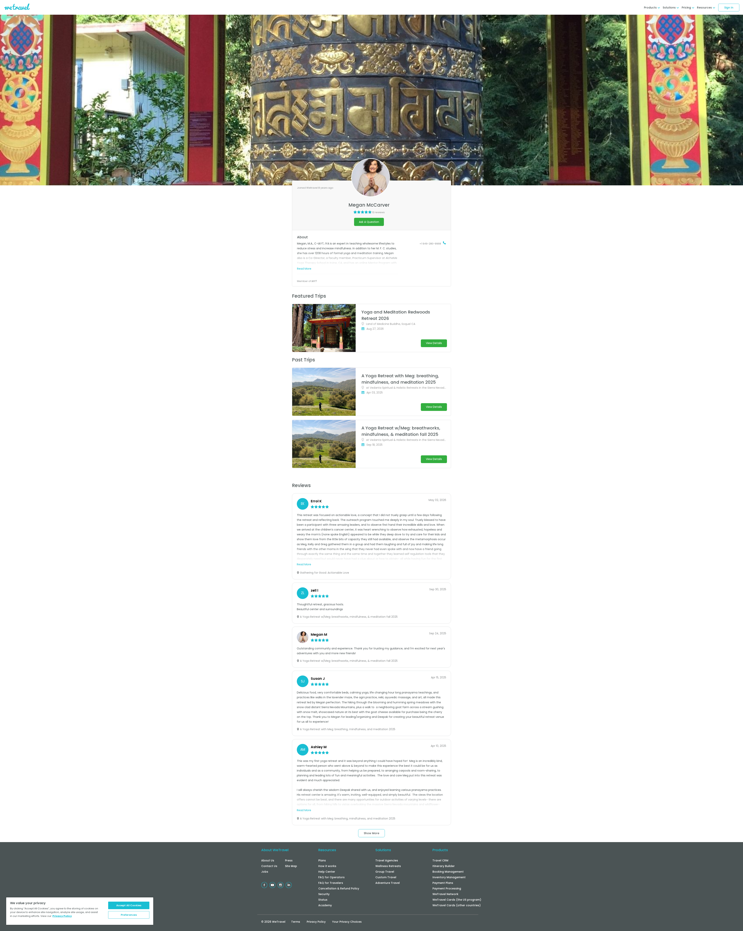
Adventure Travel (387, 883)
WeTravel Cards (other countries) (456, 905)
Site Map (291, 866)
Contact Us (269, 866)
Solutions (383, 850)
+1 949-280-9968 (430, 243)
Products (440, 850)
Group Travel (384, 872)
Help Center (326, 872)
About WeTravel (274, 850)
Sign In (728, 7)
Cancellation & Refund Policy (338, 888)
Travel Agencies (386, 860)
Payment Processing (446, 888)
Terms (295, 922)
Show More (371, 833)
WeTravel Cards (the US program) (456, 900)
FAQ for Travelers (330, 883)
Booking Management (448, 872)
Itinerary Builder (443, 866)
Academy (325, 905)
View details (434, 343)
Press (289, 860)
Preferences (129, 915)
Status (322, 900)
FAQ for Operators (331, 877)
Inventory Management (449, 877)
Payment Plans (442, 883)
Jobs (264, 872)
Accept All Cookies (128, 905)
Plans (322, 860)
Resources (327, 850)
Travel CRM (440, 860)
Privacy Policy (316, 922)
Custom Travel (385, 877)
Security (324, 894)
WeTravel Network (445, 894)
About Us (267, 860)
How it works (327, 866)
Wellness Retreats (388, 866)
